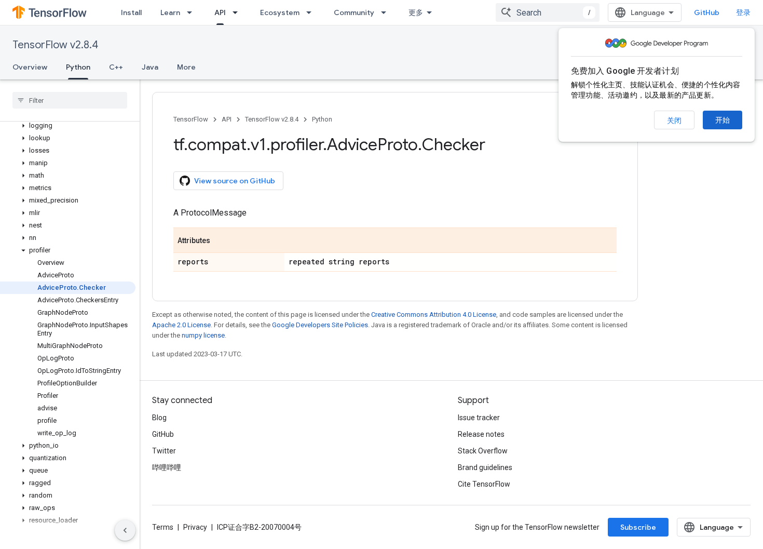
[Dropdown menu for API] (238, 12)
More (186, 67)
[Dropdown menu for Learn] (192, 12)
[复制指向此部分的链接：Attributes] (220, 241)
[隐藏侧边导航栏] (125, 530)
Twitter (164, 451)
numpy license (203, 335)
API (220, 12)
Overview (29, 67)
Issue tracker (479, 417)
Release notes (481, 434)
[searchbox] (69, 100)
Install (131, 12)
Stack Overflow (483, 451)
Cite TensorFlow (484, 484)
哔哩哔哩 (166, 467)
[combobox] (548, 12)
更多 (415, 12)
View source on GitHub (234, 180)
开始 (722, 120)
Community (354, 12)
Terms (162, 527)
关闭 (674, 120)
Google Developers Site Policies (320, 325)
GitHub (706, 12)
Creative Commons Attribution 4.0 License (433, 314)
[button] (67, 125)
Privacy (195, 527)
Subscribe (638, 527)
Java (150, 67)
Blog (159, 417)
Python (78, 67)
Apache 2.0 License (181, 325)
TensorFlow (190, 119)
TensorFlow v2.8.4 (55, 44)
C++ (116, 67)
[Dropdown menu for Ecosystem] (311, 12)
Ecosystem (279, 12)
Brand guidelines (485, 467)
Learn (170, 12)
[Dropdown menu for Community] (386, 12)
